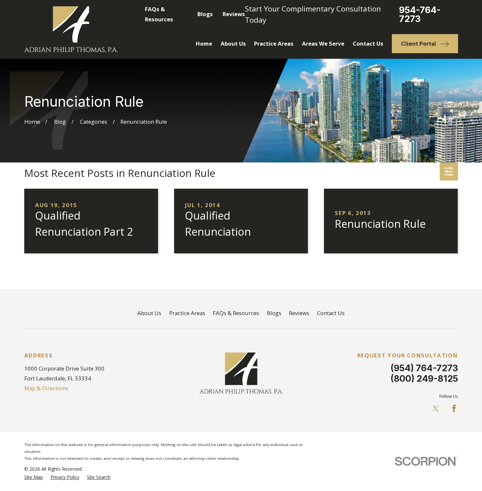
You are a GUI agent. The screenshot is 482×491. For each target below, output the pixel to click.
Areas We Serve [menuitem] (323, 43)
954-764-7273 (420, 14)
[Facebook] (454, 408)
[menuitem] (33, 477)
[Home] (71, 29)
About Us (149, 313)
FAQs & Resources (236, 313)
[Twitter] (435, 408)
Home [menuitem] (204, 43)
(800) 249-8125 (424, 378)
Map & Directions (46, 388)
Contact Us (331, 313)
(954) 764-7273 (424, 368)
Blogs (205, 14)
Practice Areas (187, 313)
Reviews (234, 14)
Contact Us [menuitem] (368, 43)
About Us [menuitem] (233, 43)
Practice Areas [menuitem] (273, 43)
